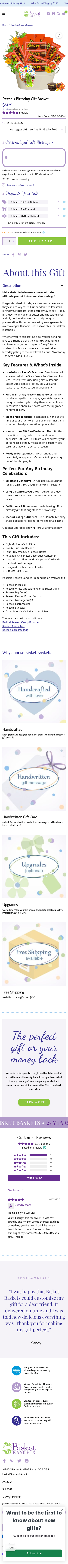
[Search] (58, 14)
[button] (10, 112)
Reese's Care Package (15, 630)
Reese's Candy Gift (13, 626)
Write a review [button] (34, 1177)
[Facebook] (5, 1460)
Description (11, 285)
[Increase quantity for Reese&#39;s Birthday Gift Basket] (13, 241)
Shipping (6, 109)
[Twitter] (20, 1460)
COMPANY (7, 1482)
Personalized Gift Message (26, 142)
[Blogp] (28, 1460)
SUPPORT (7, 1489)
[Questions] (48, 14)
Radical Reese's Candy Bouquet (21, 622)
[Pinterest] (13, 1460)
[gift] (53, 14)
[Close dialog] (61, 1510)
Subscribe (34, 1553)
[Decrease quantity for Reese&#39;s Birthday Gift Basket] (5, 241)
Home (4, 25)
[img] (16, 1199)
